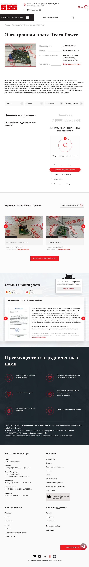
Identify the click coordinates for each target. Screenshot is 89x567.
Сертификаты (10, 536)
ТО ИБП (8, 529)
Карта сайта (50, 490)
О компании (50, 459)
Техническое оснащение (55, 467)
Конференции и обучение (55, 486)
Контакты (50, 530)
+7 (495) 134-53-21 (13, 468)
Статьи (48, 475)
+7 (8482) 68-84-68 (13, 495)
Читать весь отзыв (39, 337)
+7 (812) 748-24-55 (11, 476)
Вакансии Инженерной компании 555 (61, 497)
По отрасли (50, 521)
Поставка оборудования (54, 483)
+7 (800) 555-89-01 (32, 10)
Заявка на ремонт (72, 547)
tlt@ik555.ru (26, 495)
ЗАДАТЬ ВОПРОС (68, 289)
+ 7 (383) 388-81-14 (14, 489)
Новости (49, 471)
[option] (24, 233)
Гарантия (8, 513)
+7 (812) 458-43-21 (13, 474)
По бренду (50, 517)
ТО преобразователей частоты (16, 532)
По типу (49, 513)
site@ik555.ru (26, 468)
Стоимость (8, 521)
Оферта (8, 525)
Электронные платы (23, 249)
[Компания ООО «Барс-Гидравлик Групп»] (19, 322)
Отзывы (49, 463)
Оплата (7, 517)
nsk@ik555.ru (27, 489)
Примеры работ (53, 526)
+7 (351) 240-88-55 (13, 483)
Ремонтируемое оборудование (12, 17)
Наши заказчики (51, 479)
